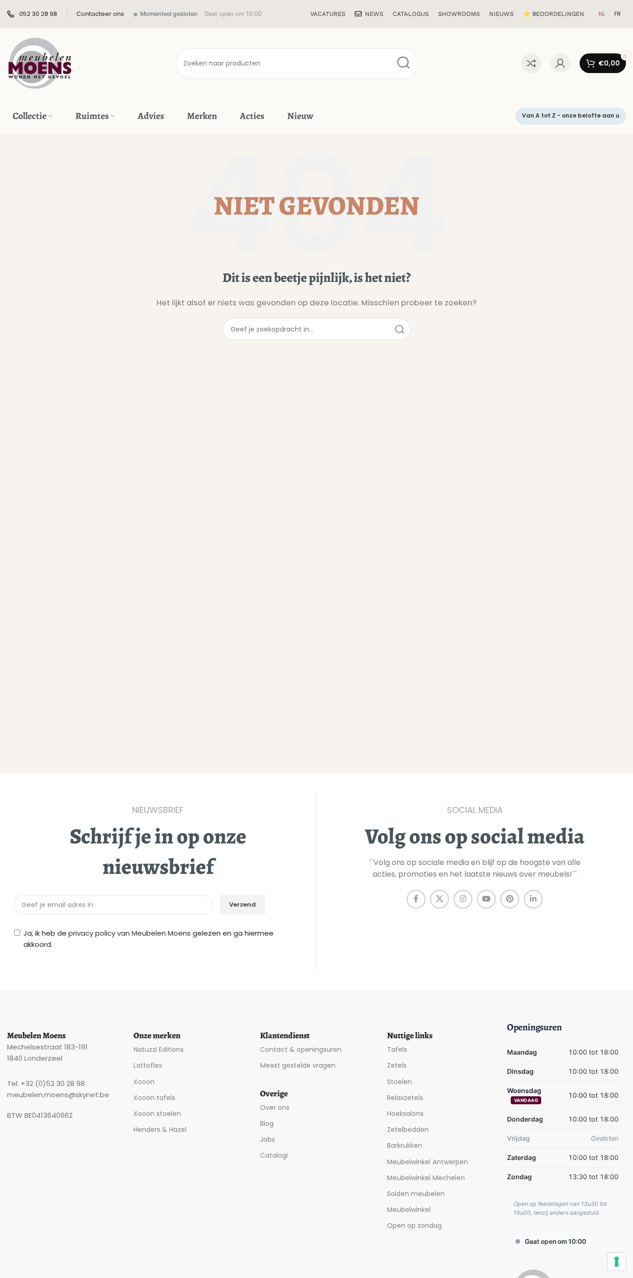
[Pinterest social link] (509, 899)
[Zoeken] (403, 63)
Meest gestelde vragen (297, 1065)
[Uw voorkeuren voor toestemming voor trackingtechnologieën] (617, 1262)
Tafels (397, 1049)
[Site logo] (40, 62)
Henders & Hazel (160, 1129)
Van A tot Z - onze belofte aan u (570, 115)
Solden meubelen (416, 1193)
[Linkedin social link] (533, 899)
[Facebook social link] (416, 899)
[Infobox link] (32, 14)
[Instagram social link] (463, 899)
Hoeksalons (405, 1113)
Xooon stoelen (157, 1113)
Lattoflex (148, 1065)
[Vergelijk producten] (531, 63)
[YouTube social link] (486, 899)
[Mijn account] (560, 63)
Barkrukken (404, 1145)
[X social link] (439, 899)
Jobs (267, 1139)
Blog (267, 1123)
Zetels (397, 1065)
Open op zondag (414, 1225)
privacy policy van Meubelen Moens (129, 933)
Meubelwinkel (409, 1209)
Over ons (275, 1107)
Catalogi (274, 1155)
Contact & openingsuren (301, 1049)
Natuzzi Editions (159, 1049)
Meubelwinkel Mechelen (426, 1177)
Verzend (242, 904)
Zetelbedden (408, 1129)
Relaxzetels (405, 1097)
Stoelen (399, 1081)
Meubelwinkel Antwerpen (427, 1162)
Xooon (144, 1081)
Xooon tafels (154, 1097)
